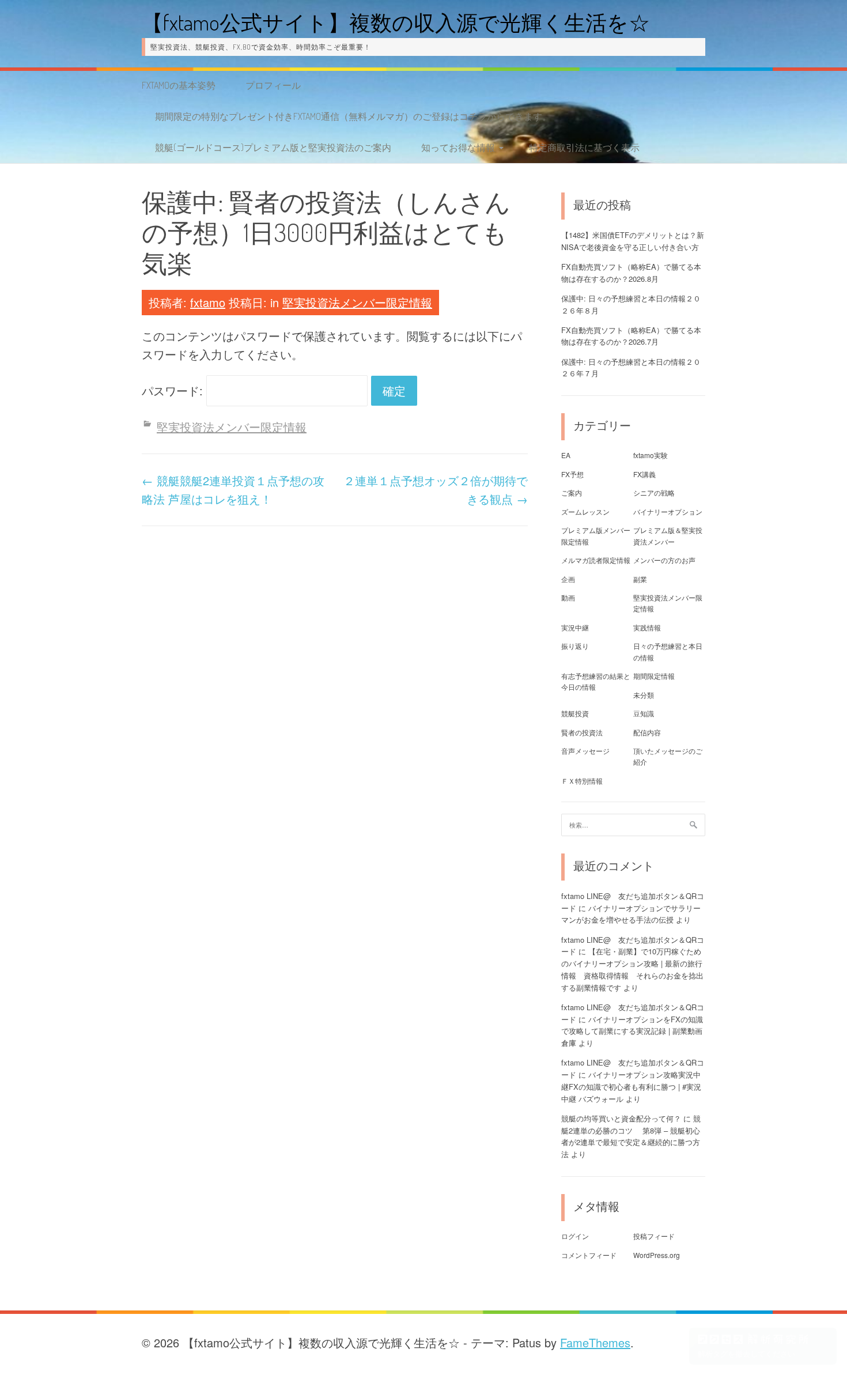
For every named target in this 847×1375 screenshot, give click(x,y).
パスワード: (174, 390)
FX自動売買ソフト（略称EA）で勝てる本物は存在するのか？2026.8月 (631, 272)
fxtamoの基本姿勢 (178, 85)
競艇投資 (575, 713)
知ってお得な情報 (458, 147)
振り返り (575, 646)
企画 (568, 579)
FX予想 (572, 474)
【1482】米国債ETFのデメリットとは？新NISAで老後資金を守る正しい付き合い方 (632, 240)
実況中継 (575, 627)
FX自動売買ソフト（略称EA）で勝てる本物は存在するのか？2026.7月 (631, 335)
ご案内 (571, 492)
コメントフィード (589, 1255)
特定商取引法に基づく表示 (584, 147)
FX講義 (644, 474)
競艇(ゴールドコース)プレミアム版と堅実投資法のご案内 (273, 147)
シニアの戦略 (654, 492)
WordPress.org (656, 1255)
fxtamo (207, 302)
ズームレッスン (585, 511)
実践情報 (647, 627)
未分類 (643, 695)
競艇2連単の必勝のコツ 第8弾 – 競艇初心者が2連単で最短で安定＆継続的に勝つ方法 (631, 1136)
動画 (568, 597)
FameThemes (595, 1342)
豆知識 (643, 713)
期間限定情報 (654, 676)
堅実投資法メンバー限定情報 (357, 302)
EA (565, 455)
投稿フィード (654, 1236)
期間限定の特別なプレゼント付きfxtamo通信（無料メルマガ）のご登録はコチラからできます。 (353, 116)
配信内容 (647, 732)
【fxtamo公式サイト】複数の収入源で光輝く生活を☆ (396, 22)
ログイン (575, 1236)
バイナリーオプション (667, 511)
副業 (640, 579)
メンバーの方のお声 (664, 560)
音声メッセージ (585, 751)
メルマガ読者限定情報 (595, 560)
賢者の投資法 (582, 732)
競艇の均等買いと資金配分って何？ (621, 1118)
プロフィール (273, 85)
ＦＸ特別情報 (582, 780)
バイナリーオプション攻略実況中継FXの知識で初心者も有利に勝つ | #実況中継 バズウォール (631, 1086)
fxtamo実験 (650, 455)
